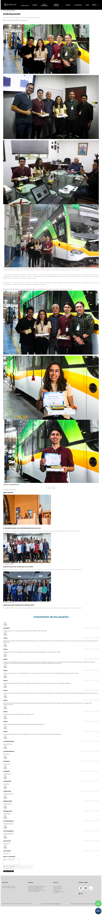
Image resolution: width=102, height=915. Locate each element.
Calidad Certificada (57, 888)
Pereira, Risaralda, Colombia (8, 887)
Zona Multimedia (44, 5)
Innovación (55, 890)
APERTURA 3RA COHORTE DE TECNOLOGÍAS (18, 605)
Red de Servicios (56, 5)
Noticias (68, 5)
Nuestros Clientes (57, 887)
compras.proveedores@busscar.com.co (37, 890)
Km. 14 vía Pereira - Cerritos (8, 886)
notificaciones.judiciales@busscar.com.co (37, 886)
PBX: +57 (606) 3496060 (33, 891)
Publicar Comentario (8, 871)
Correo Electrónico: (8, 868)
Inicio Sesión (56, 892)
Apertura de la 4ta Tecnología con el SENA (18, 566)
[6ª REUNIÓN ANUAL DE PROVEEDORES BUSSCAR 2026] (27, 524)
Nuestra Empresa (57, 886)
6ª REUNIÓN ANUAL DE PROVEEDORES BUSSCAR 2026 (22, 528)
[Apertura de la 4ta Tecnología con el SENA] (27, 562)
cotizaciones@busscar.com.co (35, 888)
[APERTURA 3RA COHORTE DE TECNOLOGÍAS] (27, 601)
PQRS (87, 5)
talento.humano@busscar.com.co (36, 887)
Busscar (35, 5)
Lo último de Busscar (9, 10)
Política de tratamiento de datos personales (51, 903)
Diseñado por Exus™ (75, 903)
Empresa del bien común (59, 891)
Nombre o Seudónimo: (9, 866)
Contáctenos (78, 5)
